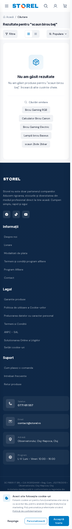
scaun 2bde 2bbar (36, 144)
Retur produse (12, 384)
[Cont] (55, 6)
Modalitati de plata (15, 253)
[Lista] (35, 33)
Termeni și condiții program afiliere (25, 261)
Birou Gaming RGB (36, 109)
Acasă (10, 17)
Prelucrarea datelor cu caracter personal (28, 315)
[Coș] (65, 6)
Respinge (13, 521)
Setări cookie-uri (14, 347)
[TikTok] (16, 214)
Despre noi (10, 236)
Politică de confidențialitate (27, 511)
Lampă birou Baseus (36, 135)
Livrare (8, 245)
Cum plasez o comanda (18, 367)
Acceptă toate (59, 521)
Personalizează (36, 521)
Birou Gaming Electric (36, 127)
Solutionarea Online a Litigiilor (22, 340)
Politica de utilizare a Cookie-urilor (25, 307)
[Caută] (46, 6)
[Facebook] (6, 214)
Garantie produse (14, 299)
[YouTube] (26, 214)
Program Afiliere (13, 269)
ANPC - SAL (11, 332)
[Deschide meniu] (6, 6)
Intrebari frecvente (15, 376)
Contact (9, 277)
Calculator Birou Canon (36, 118)
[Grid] (28, 33)
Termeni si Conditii (15, 324)
